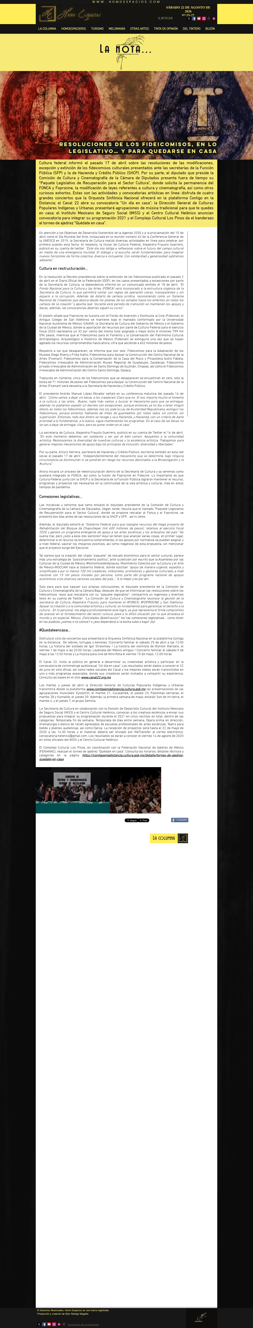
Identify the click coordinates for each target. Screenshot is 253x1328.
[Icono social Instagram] (204, 18)
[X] (189, 18)
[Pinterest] (214, 18)
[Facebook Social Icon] (194, 18)
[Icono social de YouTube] (199, 18)
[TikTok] (209, 18)
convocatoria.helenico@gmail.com (63, 736)
